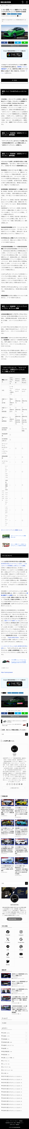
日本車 (6, 1033)
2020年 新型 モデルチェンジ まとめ (12, 1085)
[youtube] (22, 784)
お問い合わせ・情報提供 (14, 1124)
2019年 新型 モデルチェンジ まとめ (12, 1082)
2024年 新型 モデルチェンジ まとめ (12, 1098)
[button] (4, 43)
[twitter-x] (12, 784)
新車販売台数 (7, 1042)
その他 (5, 1073)
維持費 (5, 1048)
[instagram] (14, 784)
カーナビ (6, 1060)
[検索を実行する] (26, 734)
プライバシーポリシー (14, 1121)
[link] (7, 784)
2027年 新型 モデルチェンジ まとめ (12, 1107)
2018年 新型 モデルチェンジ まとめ (12, 1079)
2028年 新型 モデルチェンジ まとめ (12, 1110)
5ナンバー (19, 13)
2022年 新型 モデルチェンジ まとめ (12, 1092)
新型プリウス (8, 620)
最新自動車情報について (14, 919)
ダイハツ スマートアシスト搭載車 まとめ (11, 530)
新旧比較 (6, 1054)
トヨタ (4, 13)
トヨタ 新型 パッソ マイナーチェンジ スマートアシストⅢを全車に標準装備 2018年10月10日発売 (18, 661)
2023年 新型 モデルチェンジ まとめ (12, 1095)
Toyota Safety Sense (13, 637)
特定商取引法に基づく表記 (11, 1122)
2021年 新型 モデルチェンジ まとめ (12, 1088)
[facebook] (10, 784)
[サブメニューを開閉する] (26, 1033)
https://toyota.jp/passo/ (7, 672)
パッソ (9, 13)
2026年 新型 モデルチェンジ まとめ (12, 1104)
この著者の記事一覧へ (14, 788)
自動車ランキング (8, 1045)
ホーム (7, 1121)
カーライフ (6, 1067)
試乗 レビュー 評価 (8, 1057)
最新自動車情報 (6, 2)
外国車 (6, 1036)
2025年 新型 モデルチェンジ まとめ (12, 1101)
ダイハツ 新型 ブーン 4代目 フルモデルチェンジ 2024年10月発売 (18, 544)
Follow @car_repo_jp (11, 703)
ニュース (6, 1064)
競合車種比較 (7, 1051)
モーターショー (8, 1070)
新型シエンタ (15, 620)
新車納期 (6, 1039)
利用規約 (21, 1121)
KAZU (14, 754)
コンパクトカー (13, 13)
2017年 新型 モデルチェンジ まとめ (12, 1076)
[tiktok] (17, 784)
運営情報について (20, 1122)
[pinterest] (19, 784)
